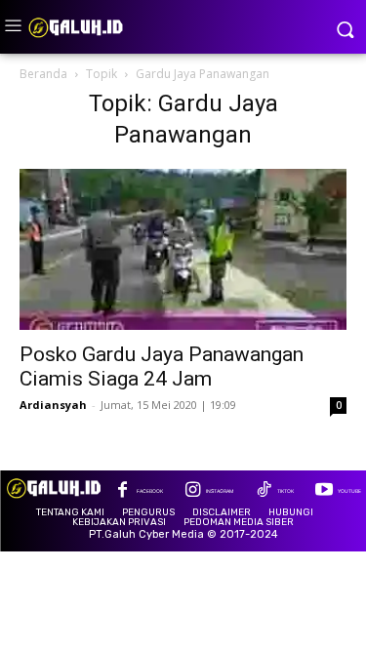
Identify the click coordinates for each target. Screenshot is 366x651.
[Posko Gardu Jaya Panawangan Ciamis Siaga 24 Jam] (183, 249)
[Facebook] (122, 491)
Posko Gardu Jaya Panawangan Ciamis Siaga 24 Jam (162, 366)
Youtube (349, 491)
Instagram (219, 491)
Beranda (43, 73)
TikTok (285, 491)
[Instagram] (193, 491)
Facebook (150, 491)
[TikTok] (263, 491)
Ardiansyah (53, 404)
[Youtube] (323, 491)
